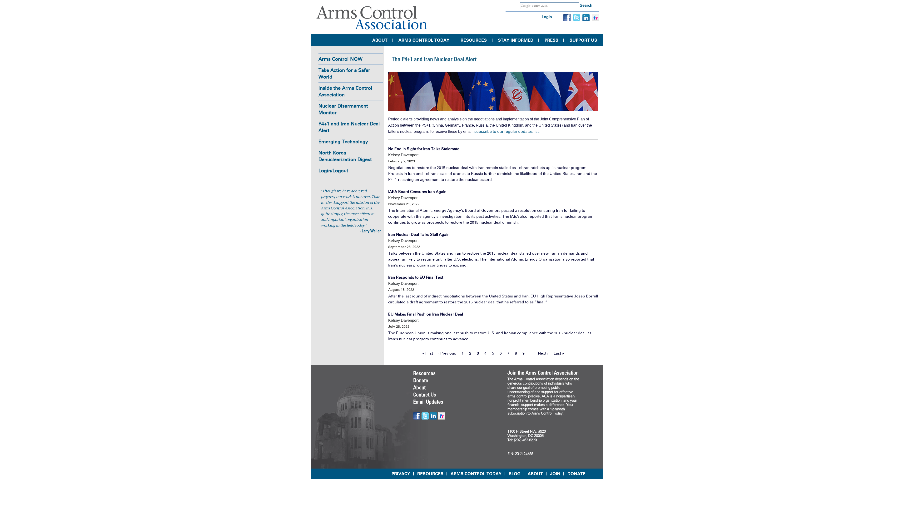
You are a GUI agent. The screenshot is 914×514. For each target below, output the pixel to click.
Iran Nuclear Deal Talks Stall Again (419, 234)
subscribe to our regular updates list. (507, 131)
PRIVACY (401, 473)
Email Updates (428, 401)
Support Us (583, 40)
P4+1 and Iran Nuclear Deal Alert (349, 127)
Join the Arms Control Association (543, 372)
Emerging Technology (343, 141)
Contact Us (424, 394)
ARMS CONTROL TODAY (476, 473)
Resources (474, 40)
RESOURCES (430, 473)
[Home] (372, 17)
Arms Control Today (423, 40)
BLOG (515, 473)
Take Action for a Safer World (344, 73)
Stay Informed (515, 40)
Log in (547, 17)
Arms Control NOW (340, 59)
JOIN (555, 473)
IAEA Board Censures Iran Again (417, 191)
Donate (420, 380)
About (379, 40)
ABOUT (535, 473)
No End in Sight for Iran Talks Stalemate (423, 149)
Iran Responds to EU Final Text (415, 277)
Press (551, 40)
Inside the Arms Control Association (345, 91)
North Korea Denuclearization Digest (345, 156)
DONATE (576, 473)
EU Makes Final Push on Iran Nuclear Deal (425, 314)
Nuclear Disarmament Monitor (343, 109)
